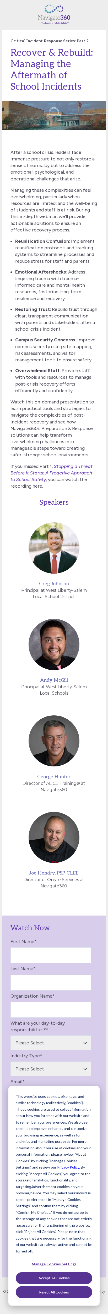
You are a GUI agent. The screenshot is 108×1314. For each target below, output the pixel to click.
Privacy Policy (68, 1167)
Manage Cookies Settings (54, 1264)
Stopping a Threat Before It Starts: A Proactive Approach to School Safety (51, 472)
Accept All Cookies (54, 1278)
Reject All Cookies (54, 1292)
